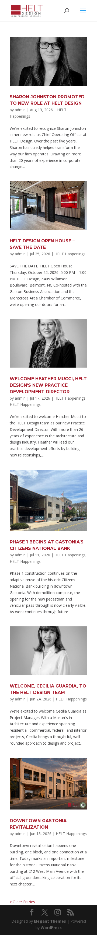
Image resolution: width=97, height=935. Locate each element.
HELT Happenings (69, 253)
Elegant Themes (50, 921)
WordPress (51, 927)
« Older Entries (22, 901)
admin (20, 109)
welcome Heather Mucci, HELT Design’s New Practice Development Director (48, 385)
